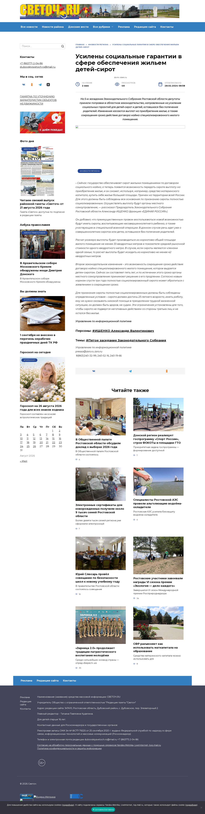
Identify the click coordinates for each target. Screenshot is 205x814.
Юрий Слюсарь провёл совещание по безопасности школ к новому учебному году (97, 578)
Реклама (124, 26)
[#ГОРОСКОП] (42, 400)
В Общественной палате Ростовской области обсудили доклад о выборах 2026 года (98, 443)
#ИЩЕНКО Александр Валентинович (123, 331)
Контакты (166, 26)
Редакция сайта (145, 26)
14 (47, 438)
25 (28, 446)
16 (60, 438)
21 (47, 442)
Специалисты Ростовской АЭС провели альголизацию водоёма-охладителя (157, 503)
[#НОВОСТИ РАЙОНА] (42, 329)
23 (60, 442)
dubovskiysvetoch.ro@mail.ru (38, 67)
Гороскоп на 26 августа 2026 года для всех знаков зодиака (42, 407)
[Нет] (201, 807)
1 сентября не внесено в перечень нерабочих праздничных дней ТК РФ (38, 338)
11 (28, 438)
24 (21, 446)
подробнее (68, 805)
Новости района (53, 26)
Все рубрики (101, 26)
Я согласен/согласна (103, 809)
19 (34, 442)
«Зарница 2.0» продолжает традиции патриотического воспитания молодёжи (95, 651)
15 (53, 438)
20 (41, 442)
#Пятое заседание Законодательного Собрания (126, 340)
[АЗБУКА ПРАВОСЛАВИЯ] (42, 257)
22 (53, 442)
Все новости (29, 26)
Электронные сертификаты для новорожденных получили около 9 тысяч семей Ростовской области (99, 510)
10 (21, 438)
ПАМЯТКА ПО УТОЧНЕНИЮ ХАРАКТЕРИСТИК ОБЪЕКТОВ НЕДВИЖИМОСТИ (38, 100)
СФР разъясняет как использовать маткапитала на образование (155, 647)
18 (28, 442)
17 (21, 442)
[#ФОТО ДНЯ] (38, 194)
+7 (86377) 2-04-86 (31, 63)
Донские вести (78, 26)
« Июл (23, 461)
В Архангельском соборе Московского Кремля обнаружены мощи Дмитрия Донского (41, 268)
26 (34, 446)
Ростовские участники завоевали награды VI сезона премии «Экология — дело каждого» (158, 582)
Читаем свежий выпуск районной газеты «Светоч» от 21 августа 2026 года (42, 204)
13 (41, 438)
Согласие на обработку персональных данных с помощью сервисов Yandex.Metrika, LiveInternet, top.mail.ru (99, 745)
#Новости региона (89, 171)
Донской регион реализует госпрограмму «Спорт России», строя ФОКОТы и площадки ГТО (157, 439)
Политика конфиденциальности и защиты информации (69, 748)
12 (34, 438)
